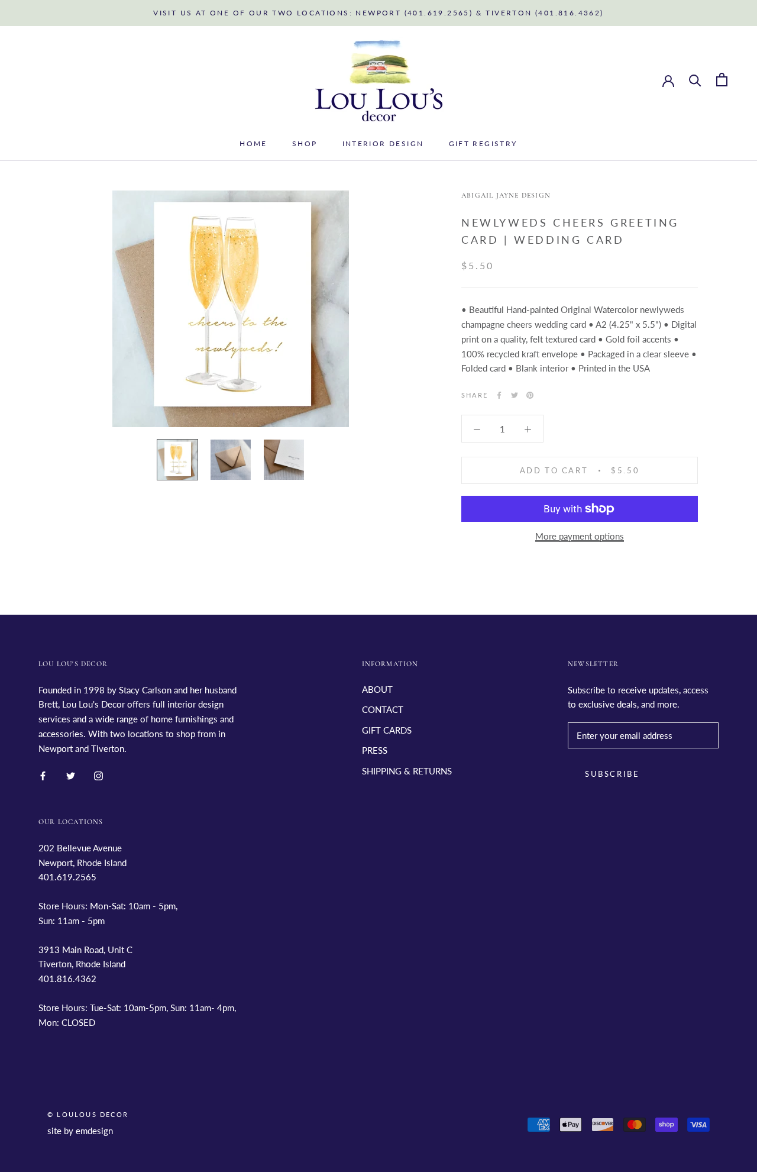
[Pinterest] (529, 395)
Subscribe (612, 774)
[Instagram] (98, 774)
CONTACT (382, 709)
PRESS (374, 750)
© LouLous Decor (87, 1114)
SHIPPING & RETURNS (407, 771)
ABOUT (377, 689)
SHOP (305, 143)
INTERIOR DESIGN (383, 143)
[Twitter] (514, 395)
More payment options (579, 536)
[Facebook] (499, 395)
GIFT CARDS (387, 730)
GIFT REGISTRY (483, 143)
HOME (253, 143)
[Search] (695, 79)
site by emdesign (80, 1130)
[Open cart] (721, 79)
